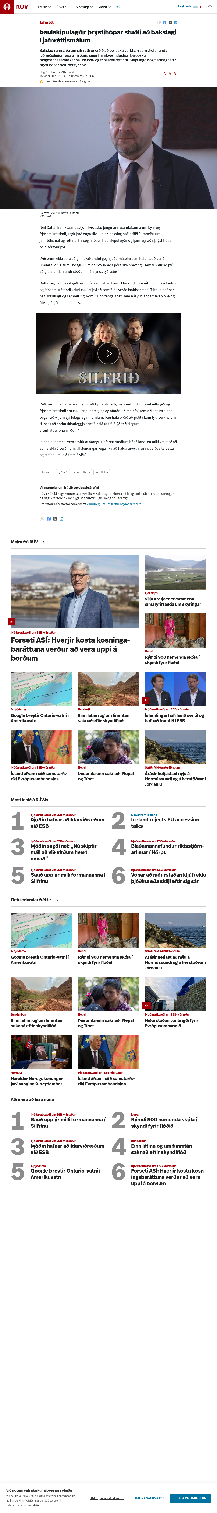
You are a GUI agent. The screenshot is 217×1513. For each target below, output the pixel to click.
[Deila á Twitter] (170, 22)
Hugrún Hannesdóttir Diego (57, 72)
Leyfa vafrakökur (190, 1498)
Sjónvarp (82, 6)
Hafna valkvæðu (149, 1498)
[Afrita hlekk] (159, 22)
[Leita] (210, 6)
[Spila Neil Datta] (108, 353)
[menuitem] (49, 7)
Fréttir (42, 6)
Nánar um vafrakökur (28, 1505)
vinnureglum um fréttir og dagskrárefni (114, 504)
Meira (102, 6)
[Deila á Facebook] (164, 22)
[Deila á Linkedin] (175, 22)
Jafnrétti (47, 23)
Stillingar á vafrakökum (107, 1498)
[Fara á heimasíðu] (17, 7)
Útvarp (61, 6)
